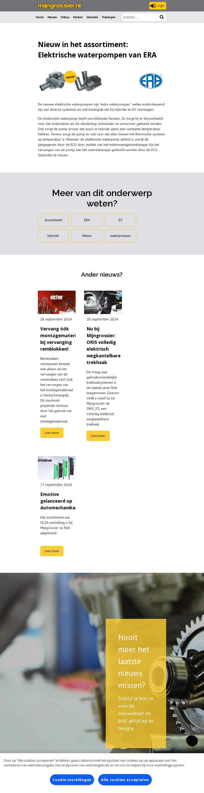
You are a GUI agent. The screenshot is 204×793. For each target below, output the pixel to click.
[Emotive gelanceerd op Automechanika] (57, 467)
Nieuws (52, 17)
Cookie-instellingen (72, 779)
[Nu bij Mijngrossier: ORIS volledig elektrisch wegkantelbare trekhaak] (103, 302)
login (160, 5)
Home (40, 17)
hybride (53, 235)
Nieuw (87, 235)
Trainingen (108, 17)
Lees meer (52, 433)
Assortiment (53, 220)
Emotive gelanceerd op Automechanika (57, 501)
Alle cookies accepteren (125, 779)
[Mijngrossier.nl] (59, 6)
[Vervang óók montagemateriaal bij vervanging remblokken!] (57, 302)
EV (120, 220)
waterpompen (120, 235)
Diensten (92, 17)
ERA (87, 220)
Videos (65, 17)
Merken (78, 17)
